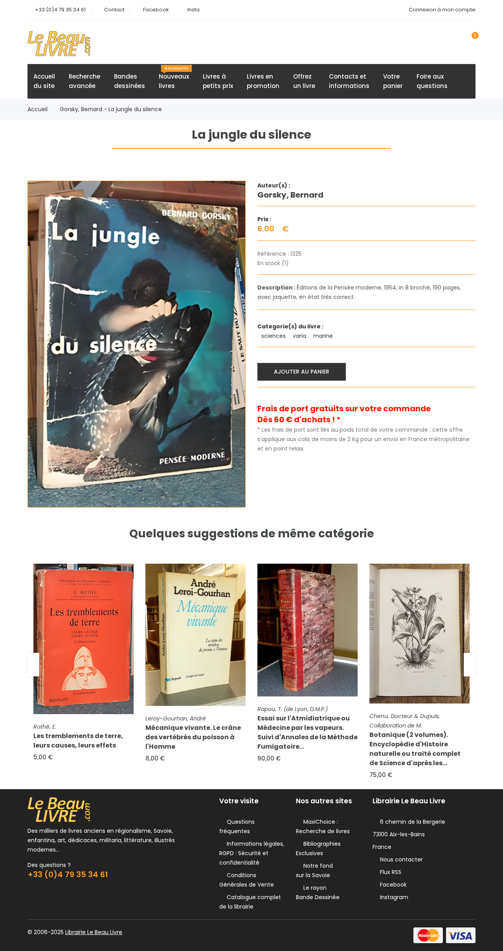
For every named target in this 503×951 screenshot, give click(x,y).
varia (300, 336)
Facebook (156, 9)
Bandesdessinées (129, 81)
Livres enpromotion (263, 81)
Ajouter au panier (301, 372)
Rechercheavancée (84, 81)
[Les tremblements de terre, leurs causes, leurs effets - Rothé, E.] (83, 639)
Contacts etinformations (349, 81)
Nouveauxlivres (174, 78)
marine (323, 336)
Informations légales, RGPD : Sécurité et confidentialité (251, 853)
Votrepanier (393, 81)
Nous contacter (400, 859)
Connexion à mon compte (442, 9)
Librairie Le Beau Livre (93, 932)
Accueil (38, 109)
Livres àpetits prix (218, 81)
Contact (114, 9)
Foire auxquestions (432, 81)
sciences (274, 336)
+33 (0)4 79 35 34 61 (60, 9)
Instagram (392, 897)
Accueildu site (44, 81)
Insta (193, 9)
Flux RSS (389, 872)
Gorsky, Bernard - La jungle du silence (111, 109)
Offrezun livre (304, 81)
